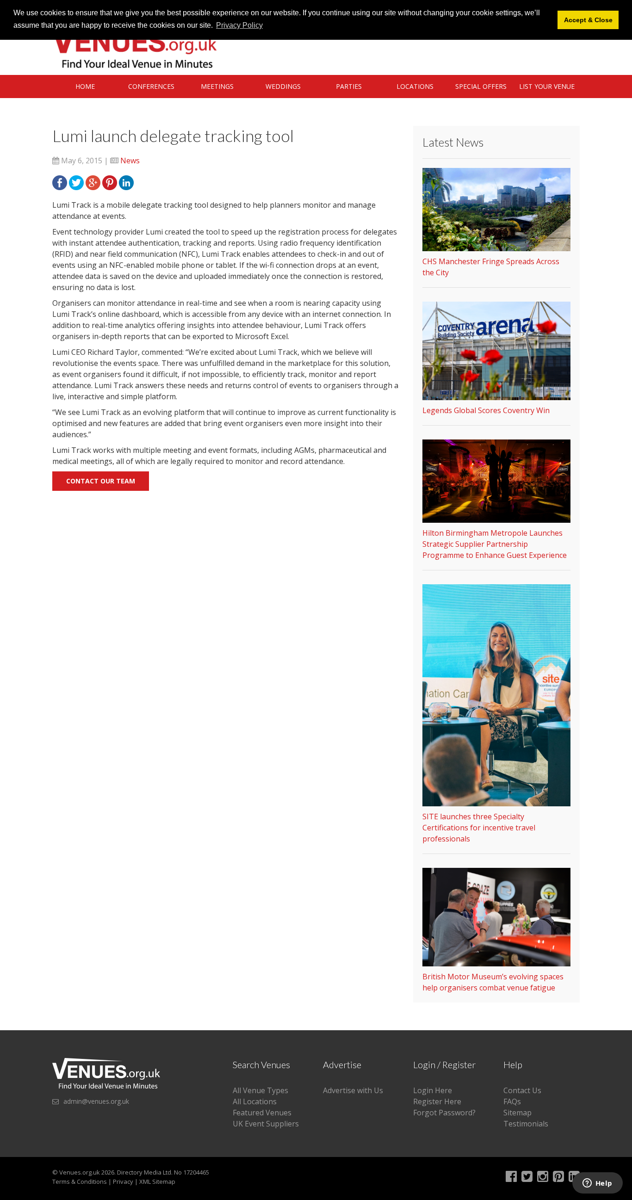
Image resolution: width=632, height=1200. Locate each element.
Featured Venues (262, 1112)
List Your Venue (547, 86)
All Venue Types (260, 1090)
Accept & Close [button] (588, 20)
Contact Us (522, 1090)
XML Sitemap (157, 1181)
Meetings (217, 86)
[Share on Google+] (93, 182)
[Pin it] (109, 182)
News (130, 160)
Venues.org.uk (79, 1172)
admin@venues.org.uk (96, 1101)
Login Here (432, 1090)
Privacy (123, 1181)
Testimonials (525, 1124)
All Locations (255, 1101)
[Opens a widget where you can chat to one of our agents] (597, 1183)
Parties (349, 86)
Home (85, 86)
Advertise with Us (353, 1090)
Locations (415, 86)
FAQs (512, 1101)
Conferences (151, 86)
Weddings (283, 86)
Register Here (437, 1101)
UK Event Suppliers (266, 1124)
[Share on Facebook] (59, 182)
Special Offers (481, 86)
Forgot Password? (444, 1112)
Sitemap (517, 1112)
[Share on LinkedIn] (126, 182)
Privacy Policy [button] (239, 25)
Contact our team (100, 480)
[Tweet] (76, 182)
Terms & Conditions (79, 1181)
